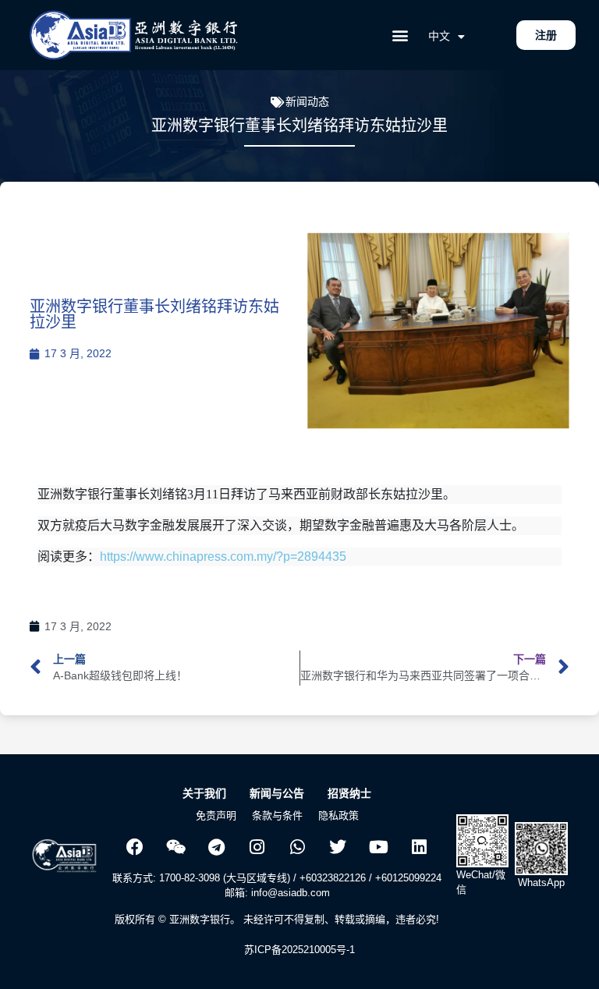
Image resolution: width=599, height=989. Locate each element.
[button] (400, 35)
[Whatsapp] (297, 847)
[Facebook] (135, 847)
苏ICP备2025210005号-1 (299, 949)
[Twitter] (338, 847)
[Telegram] (216, 847)
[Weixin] (175, 847)
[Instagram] (256, 847)
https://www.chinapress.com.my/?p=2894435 (223, 556)
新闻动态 (307, 101)
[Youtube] (378, 847)
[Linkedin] (419, 847)
